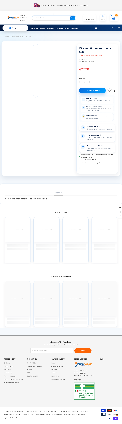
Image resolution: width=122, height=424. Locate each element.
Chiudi (120, 5)
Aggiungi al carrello (92, 90)
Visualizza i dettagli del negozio (91, 163)
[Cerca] (54, 17)
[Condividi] (113, 91)
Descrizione (58, 193)
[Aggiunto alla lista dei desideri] (109, 90)
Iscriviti (83, 351)
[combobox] (51, 18)
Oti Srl (86, 59)
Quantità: (82, 78)
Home (7, 37)
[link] (17, 245)
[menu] (10, 28)
